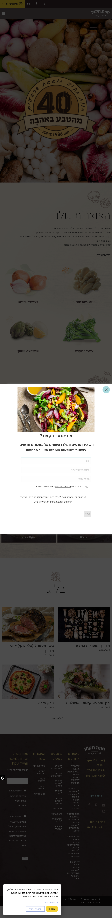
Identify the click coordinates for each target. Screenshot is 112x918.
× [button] (106, 389)
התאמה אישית (35, 909)
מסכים (52, 909)
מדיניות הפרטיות (63, 486)
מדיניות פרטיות (51, 902)
